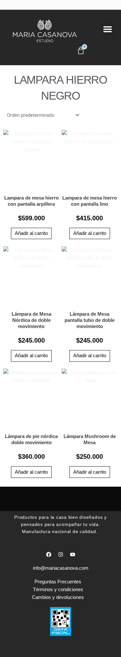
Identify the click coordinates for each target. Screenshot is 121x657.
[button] (108, 29)
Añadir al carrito (31, 233)
